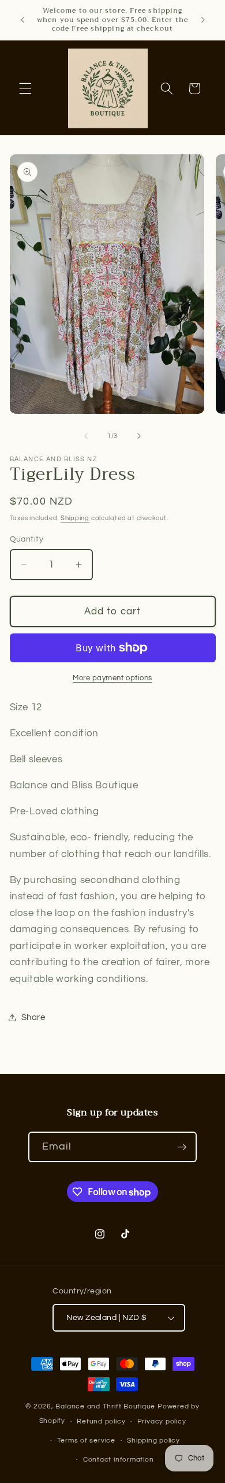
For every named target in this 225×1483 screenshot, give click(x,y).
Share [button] (33, 1017)
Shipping (75, 518)
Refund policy (101, 1421)
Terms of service (86, 1440)
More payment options (112, 678)
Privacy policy (161, 1421)
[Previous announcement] (22, 19)
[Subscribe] (182, 1147)
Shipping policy (153, 1440)
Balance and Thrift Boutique (106, 1406)
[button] (25, 88)
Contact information (118, 1459)
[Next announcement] (203, 19)
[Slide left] (86, 436)
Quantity (27, 539)
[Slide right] (139, 436)
